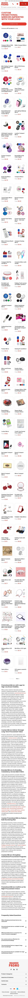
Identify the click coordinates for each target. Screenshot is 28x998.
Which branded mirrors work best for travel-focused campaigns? (11, 933)
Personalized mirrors (7, 896)
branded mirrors (11, 803)
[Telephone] (13, 4)
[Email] (17, 4)
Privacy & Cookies (5, 991)
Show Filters (14, 24)
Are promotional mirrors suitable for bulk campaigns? (12, 927)
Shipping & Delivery (14, 993)
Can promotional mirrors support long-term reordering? (12, 946)
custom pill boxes (15, 810)
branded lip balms (16, 806)
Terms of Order (13, 991)
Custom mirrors (12, 738)
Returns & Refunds (21, 991)
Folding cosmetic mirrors (8, 845)
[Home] (4, 3)
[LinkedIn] (14, 969)
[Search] (2, 7)
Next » (17, 678)
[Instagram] (17, 969)
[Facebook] (11, 969)
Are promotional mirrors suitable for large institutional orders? (12, 952)
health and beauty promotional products (12, 879)
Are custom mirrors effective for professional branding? (10, 939)
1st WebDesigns (22, 995)
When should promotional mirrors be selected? (11, 920)
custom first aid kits (16, 811)
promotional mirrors (20, 693)
